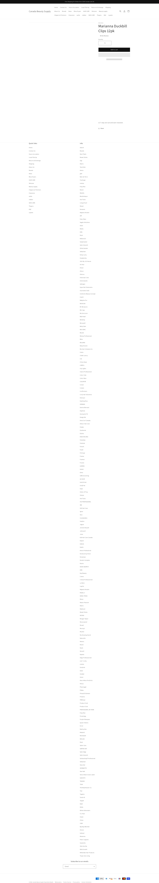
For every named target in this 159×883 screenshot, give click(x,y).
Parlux (82, 683)
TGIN (81, 784)
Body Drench (84, 346)
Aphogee (82, 284)
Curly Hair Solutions (86, 394)
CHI (81, 359)
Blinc (81, 339)
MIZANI (82, 615)
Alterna (82, 274)
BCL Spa (82, 310)
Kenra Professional (85, 550)
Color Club (83, 375)
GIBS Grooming (84, 476)
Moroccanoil (83, 622)
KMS (81, 232)
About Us (31, 167)
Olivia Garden (84, 248)
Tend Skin (83, 167)
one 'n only (83, 661)
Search (82, 147)
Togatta (82, 794)
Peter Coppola (84, 839)
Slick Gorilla (83, 846)
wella (30, 196)
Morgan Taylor (84, 619)
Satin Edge (83, 752)
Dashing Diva (84, 401)
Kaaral (82, 541)
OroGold (82, 667)
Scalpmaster (83, 242)
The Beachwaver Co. (86, 787)
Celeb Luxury (84, 355)
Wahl (81, 804)
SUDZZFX (82, 778)
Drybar (82, 427)
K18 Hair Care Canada (86, 537)
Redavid (82, 732)
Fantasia (82, 443)
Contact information (86, 882)
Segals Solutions (85, 222)
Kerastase (83, 557)
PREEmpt (82, 700)
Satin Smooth (84, 245)
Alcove (82, 830)
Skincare (31, 183)
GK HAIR (82, 479)
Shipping (31, 164)
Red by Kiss (83, 729)
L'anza (82, 576)
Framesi (82, 459)
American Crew (84, 277)
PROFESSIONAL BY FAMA (87, 710)
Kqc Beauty (83, 573)
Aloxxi (81, 268)
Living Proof (83, 203)
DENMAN (82, 404)
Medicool (82, 609)
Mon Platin (83, 154)
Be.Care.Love (84, 313)
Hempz (82, 495)
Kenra (81, 170)
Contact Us (32, 151)
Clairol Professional (86, 372)
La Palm (82, 583)
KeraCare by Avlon (85, 554)
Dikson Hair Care (85, 424)
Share (102, 128)
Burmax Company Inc (86, 349)
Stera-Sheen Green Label (87, 775)
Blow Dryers (32, 177)
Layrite (82, 586)
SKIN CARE (32, 203)
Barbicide (82, 303)
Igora (81, 511)
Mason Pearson (84, 602)
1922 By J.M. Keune (85, 261)
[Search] (120, 11)
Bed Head (83, 316)
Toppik (82, 800)
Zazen (81, 817)
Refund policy (58, 882)
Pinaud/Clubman (85, 693)
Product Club (84, 703)
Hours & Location (34, 154)
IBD (81, 505)
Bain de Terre (84, 177)
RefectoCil (83, 238)
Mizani (82, 206)
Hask (81, 489)
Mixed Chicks (83, 157)
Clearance (32, 193)
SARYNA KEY (83, 748)
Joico (81, 534)
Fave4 (81, 450)
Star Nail (82, 771)
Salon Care (83, 745)
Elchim (82, 433)
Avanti (82, 297)
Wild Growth (83, 849)
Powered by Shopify (48, 882)
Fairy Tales (83, 219)
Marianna (82, 836)
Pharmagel (83, 687)
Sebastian (83, 251)
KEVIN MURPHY (84, 567)
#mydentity (83, 258)
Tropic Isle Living (85, 856)
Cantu (81, 352)
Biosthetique (84, 196)
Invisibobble (83, 518)
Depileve (82, 411)
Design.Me (83, 417)
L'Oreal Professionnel (86, 580)
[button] (114, 55)
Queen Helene (84, 723)
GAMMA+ (82, 466)
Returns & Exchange (35, 160)
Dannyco (82, 398)
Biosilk (82, 333)
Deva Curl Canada (85, 420)
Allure (82, 271)
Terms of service (67, 882)
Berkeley (82, 320)
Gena (81, 472)
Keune (82, 563)
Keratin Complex (85, 560)
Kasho (82, 547)
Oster (81, 225)
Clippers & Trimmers (35, 190)
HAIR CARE (32, 180)
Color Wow (83, 378)
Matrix (82, 164)
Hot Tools (83, 199)
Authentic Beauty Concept (87, 294)
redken (31, 199)
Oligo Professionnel (86, 658)
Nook (81, 648)
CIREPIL (82, 365)
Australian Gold (84, 290)
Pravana (82, 696)
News (30, 173)
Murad (82, 625)
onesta (82, 183)
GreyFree (82, 485)
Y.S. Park (82, 813)
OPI (81, 216)
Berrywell (82, 323)
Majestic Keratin (84, 212)
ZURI (81, 823)
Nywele (82, 654)
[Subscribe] (94, 866)
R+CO (81, 726)
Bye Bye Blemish (85, 827)
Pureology (83, 716)
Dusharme (83, 430)
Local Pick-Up (33, 157)
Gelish (82, 469)
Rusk (81, 235)
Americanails (84, 281)
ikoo (81, 515)
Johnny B (82, 531)
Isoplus (82, 521)
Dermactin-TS (84, 414)
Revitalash (83, 735)
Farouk (82, 446)
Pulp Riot (82, 186)
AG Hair (82, 264)
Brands (31, 170)
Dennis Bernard (84, 407)
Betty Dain (83, 326)
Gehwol (82, 833)
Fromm (82, 463)
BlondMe (82, 342)
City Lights (83, 368)
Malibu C (82, 593)
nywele (31, 212)
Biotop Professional (86, 336)
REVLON (82, 739)
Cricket (82, 388)
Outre (81, 677)
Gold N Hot (83, 482)
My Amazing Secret (85, 635)
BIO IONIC (83, 329)
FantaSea (82, 440)
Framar (82, 456)
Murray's (82, 628)
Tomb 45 (82, 797)
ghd (81, 173)
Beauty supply (33, 186)
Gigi (81, 160)
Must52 (82, 631)
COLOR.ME (83, 381)
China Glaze (83, 362)
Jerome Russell (84, 528)
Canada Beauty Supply (38, 882)
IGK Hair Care (84, 508)
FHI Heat (82, 453)
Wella (81, 807)
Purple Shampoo (85, 719)
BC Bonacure (84, 307)
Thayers (31, 206)
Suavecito (83, 843)
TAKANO (82, 781)
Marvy (81, 599)
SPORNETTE (83, 768)
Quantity (100, 39)
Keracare (82, 209)
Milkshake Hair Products (87, 852)
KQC (30, 209)
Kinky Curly (83, 255)
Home (30, 147)
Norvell (82, 651)
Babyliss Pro (83, 300)
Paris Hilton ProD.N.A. (86, 680)
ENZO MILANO (84, 437)
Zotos (81, 820)
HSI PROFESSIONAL (85, 502)
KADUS (82, 544)
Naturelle (82, 638)
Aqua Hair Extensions (86, 287)
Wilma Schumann (85, 810)
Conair (82, 385)
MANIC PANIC (84, 596)
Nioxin (82, 190)
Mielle (81, 229)
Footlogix (82, 180)
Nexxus (82, 641)
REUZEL (82, 193)
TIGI (81, 791)
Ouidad (82, 674)
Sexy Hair (82, 765)
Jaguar (82, 524)
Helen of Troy (84, 492)
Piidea (82, 690)
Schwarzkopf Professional (87, 758)
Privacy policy (76, 882)
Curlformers (83, 391)
